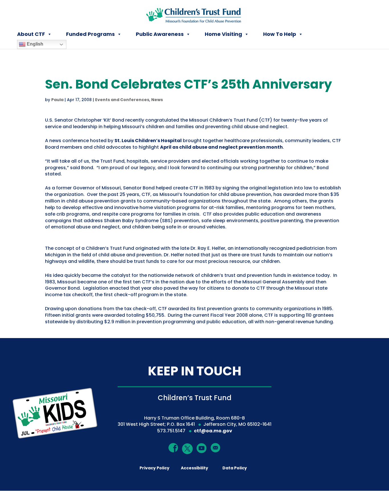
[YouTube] (201, 448)
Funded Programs (90, 34)
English (34, 44)
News (157, 100)
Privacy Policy (154, 468)
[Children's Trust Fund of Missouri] (195, 14)
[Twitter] (187, 449)
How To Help (279, 34)
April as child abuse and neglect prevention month (221, 147)
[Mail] (215, 447)
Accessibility (194, 468)
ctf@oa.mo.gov (213, 430)
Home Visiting (223, 34)
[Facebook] (173, 447)
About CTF (31, 34)
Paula (57, 100)
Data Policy (234, 468)
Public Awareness (160, 34)
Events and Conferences (122, 100)
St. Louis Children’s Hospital (148, 140)
